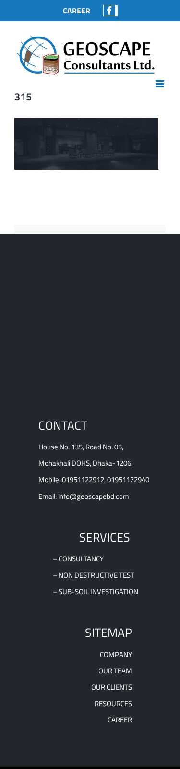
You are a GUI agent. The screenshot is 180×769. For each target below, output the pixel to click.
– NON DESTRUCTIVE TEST (93, 575)
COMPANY (116, 654)
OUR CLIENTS (111, 687)
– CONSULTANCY (78, 558)
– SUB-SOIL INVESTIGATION (95, 591)
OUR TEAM (115, 670)
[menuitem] (76, 10)
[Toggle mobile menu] (161, 84)
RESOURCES (113, 703)
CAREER (120, 719)
